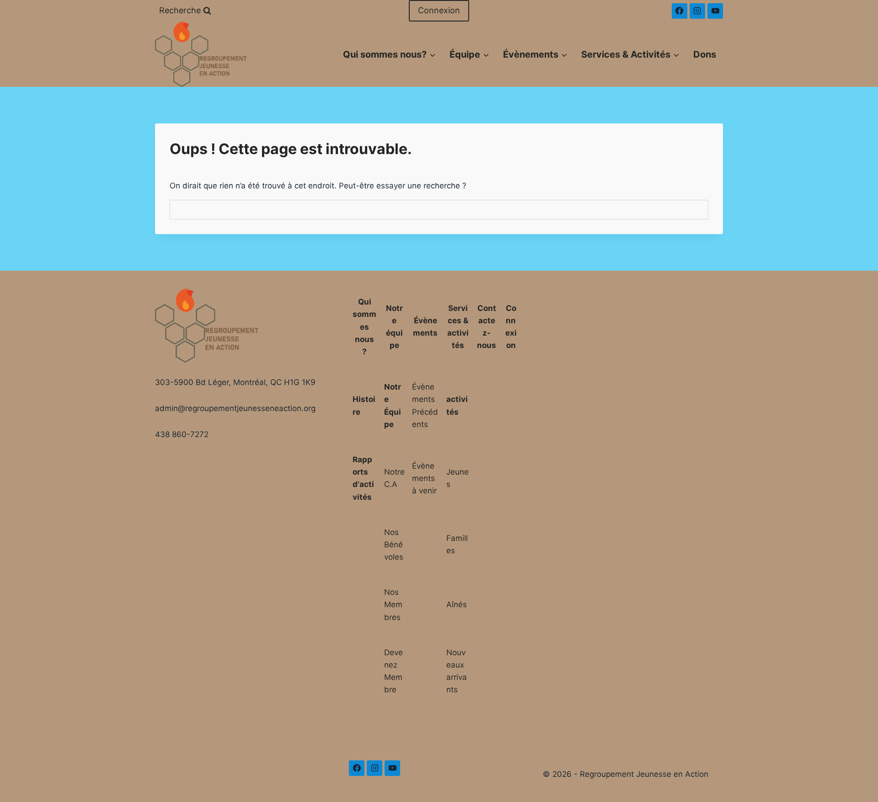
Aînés (456, 604)
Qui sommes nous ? (364, 326)
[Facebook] (679, 11)
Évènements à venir (424, 478)
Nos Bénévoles (393, 544)
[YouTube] (715, 11)
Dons (704, 54)
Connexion (439, 10)
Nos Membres (393, 604)
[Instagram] (697, 11)
